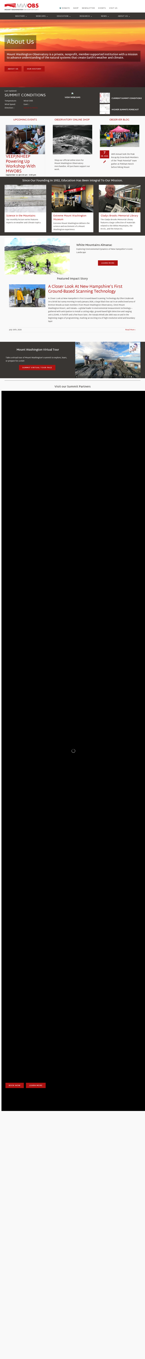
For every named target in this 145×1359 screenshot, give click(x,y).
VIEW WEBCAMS (72, 97)
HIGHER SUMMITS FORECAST (125, 109)
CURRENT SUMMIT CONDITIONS (127, 98)
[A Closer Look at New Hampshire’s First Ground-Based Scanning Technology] (27, 295)
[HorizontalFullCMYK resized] (22, 4)
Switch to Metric (31, 108)
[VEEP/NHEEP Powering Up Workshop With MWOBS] (25, 126)
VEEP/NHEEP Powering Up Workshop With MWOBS (21, 164)
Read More (130, 330)
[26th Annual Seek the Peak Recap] (119, 136)
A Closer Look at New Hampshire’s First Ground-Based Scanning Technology (85, 289)
